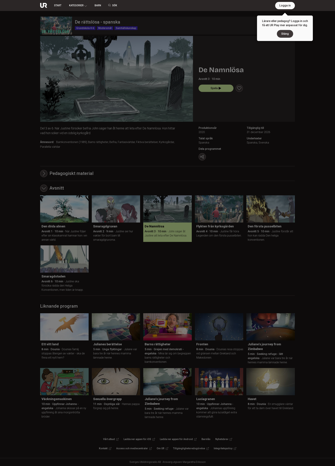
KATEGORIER (76, 5)
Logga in (285, 5)
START (57, 5)
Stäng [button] (285, 33)
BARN (98, 5)
